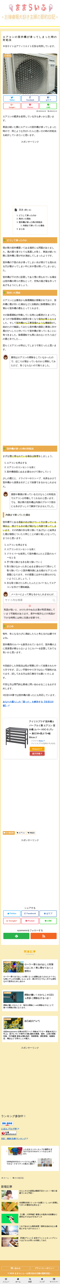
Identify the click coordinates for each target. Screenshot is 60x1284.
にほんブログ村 (9, 1129)
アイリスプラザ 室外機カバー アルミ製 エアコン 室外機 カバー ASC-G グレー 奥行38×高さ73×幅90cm (42, 729)
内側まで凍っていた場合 (33, 225)
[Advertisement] (30, 174)
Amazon (36, 749)
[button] (54, 600)
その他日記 (10, 833)
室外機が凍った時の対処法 (30, 222)
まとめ (22, 229)
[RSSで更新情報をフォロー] (44, 936)
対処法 (32, 833)
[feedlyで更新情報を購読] (16, 936)
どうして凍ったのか (27, 215)
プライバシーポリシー (44, 1268)
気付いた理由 (25, 219)
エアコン (22, 833)
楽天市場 (36, 753)
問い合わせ (16, 1268)
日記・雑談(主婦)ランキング (13, 1138)
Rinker (41, 740)
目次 (21, 210)
